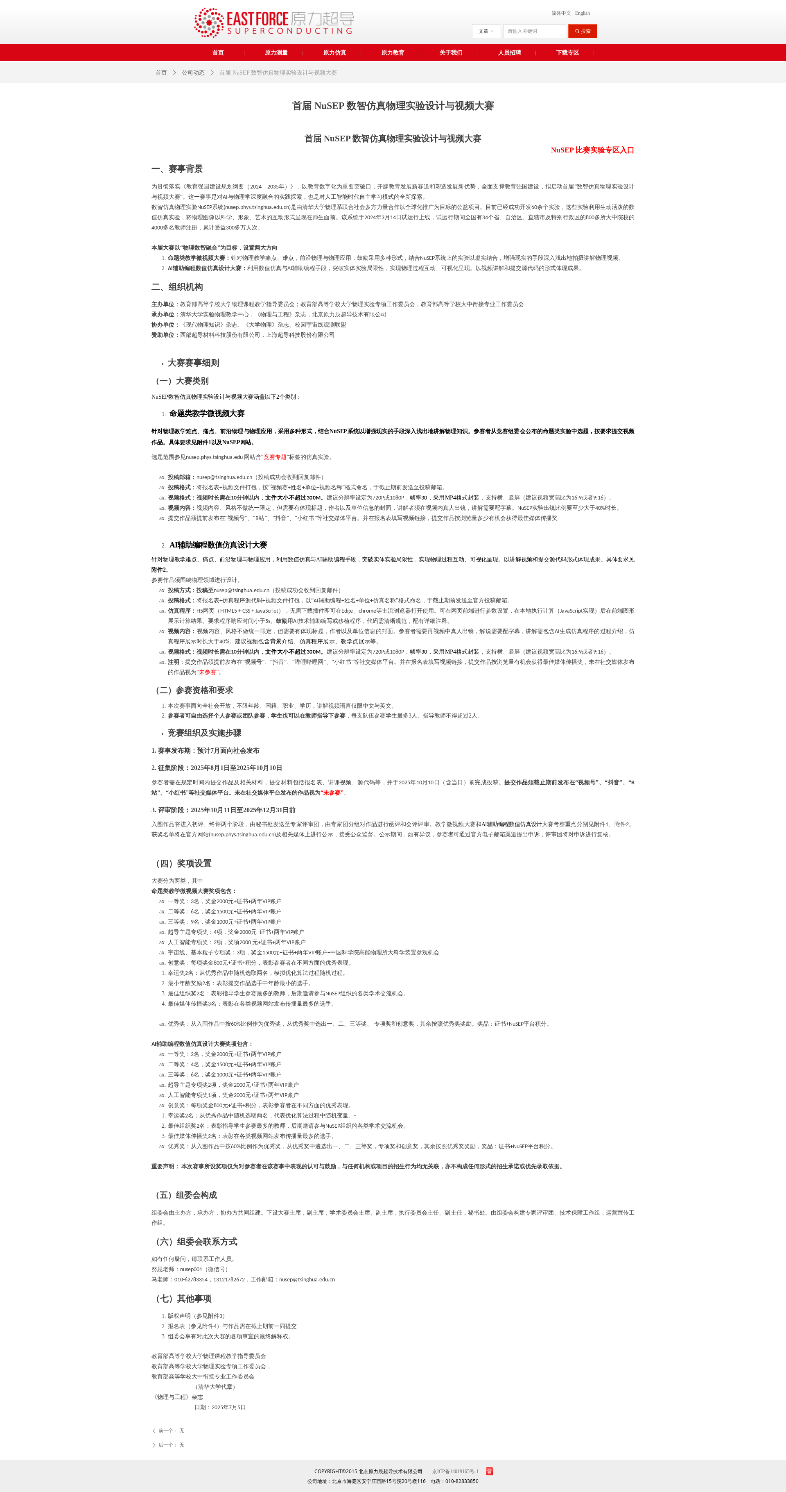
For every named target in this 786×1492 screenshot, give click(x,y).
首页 (161, 73)
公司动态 (193, 73)
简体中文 (561, 13)
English (582, 13)
